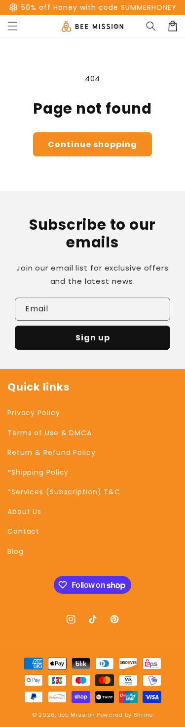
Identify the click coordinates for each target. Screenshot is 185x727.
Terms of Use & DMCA (49, 433)
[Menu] (12, 26)
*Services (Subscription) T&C (63, 492)
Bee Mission (76, 715)
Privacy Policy (33, 413)
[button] (151, 26)
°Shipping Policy (38, 472)
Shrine (143, 715)
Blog (15, 551)
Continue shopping (92, 144)
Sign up (92, 337)
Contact (23, 531)
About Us (24, 511)
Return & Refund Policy (51, 452)
